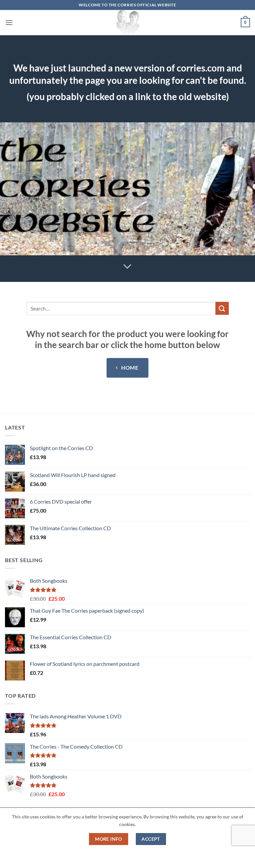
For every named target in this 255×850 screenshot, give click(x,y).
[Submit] (222, 308)
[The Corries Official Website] (127, 22)
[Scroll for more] (127, 266)
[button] (9, 22)
